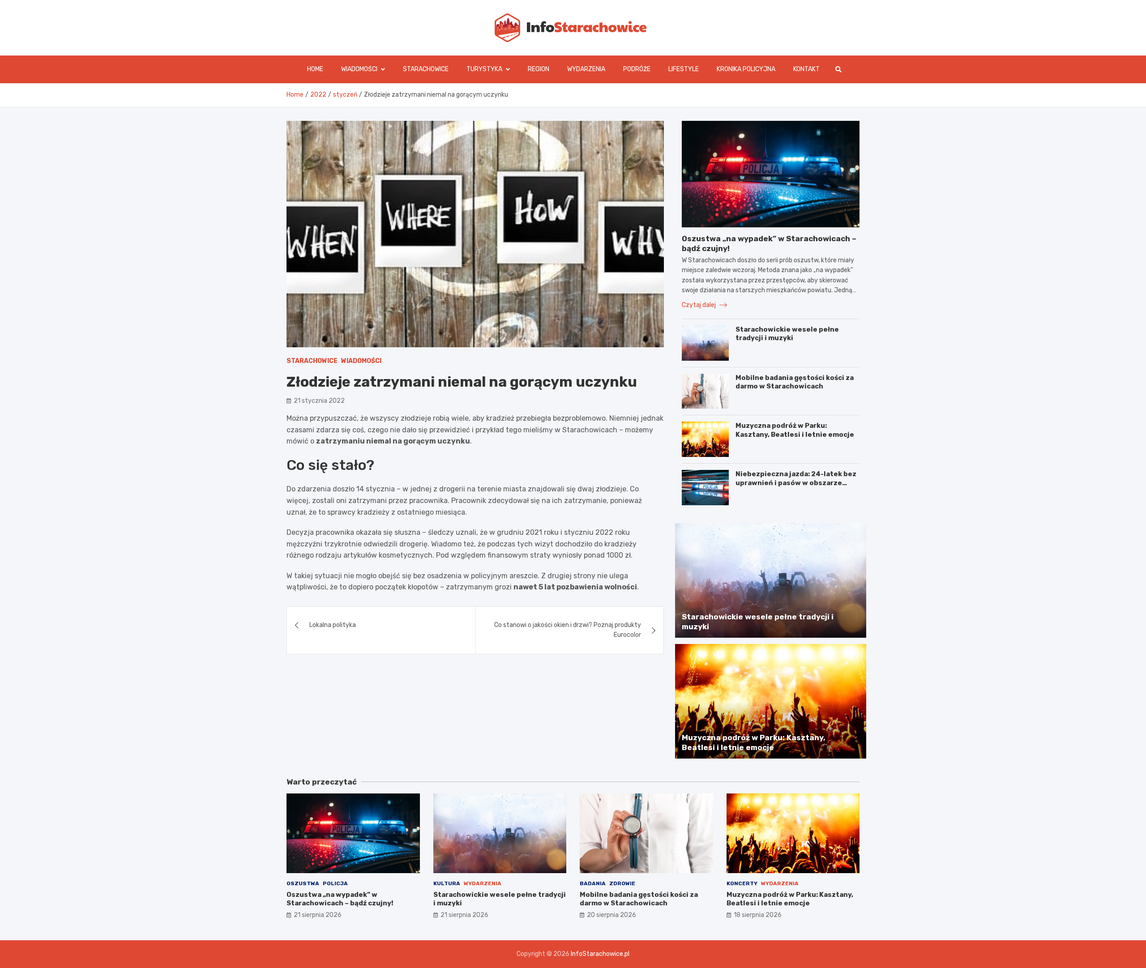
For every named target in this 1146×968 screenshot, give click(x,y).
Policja (335, 883)
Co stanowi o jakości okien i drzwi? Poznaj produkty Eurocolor (567, 630)
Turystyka (484, 69)
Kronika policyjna (746, 69)
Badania (593, 883)
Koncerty (742, 883)
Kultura (446, 883)
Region (538, 69)
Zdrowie (622, 883)
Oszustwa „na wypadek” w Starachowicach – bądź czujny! (339, 899)
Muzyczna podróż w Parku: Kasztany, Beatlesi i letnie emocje (794, 430)
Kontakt (806, 69)
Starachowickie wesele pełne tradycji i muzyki (787, 333)
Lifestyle (683, 69)
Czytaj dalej (699, 305)
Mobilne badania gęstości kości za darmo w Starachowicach (794, 382)
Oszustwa (302, 883)
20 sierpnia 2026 (611, 915)
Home (315, 69)
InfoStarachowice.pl (600, 954)
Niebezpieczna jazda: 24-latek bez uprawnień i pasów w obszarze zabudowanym (795, 482)
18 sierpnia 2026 (758, 915)
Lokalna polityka (332, 625)
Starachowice (426, 69)
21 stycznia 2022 (319, 401)
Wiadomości (359, 69)
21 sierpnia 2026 (318, 915)
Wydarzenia (586, 69)
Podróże (636, 69)
